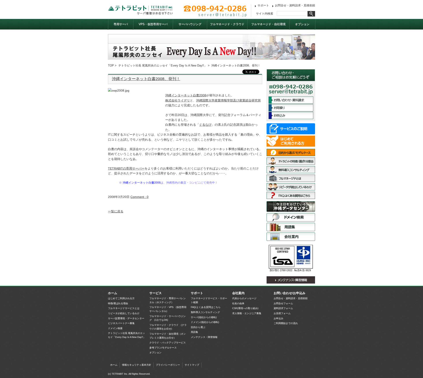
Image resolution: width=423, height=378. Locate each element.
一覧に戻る (115, 211)
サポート (263, 5)
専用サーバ (120, 24)
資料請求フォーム (283, 308)
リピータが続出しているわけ (291, 186)
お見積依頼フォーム (291, 107)
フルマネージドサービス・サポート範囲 (209, 300)
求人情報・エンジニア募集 (246, 313)
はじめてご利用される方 (291, 141)
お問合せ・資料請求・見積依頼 (295, 5)
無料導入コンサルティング (291, 169)
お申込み (291, 115)
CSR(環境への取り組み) (245, 308)
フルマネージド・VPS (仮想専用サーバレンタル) (167, 309)
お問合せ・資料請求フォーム (291, 100)
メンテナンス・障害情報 (291, 280)
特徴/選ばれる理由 (291, 161)
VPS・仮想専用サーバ (153, 24)
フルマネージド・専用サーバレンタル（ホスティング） (167, 300)
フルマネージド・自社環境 (268, 24)
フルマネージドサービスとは (291, 178)
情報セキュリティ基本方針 (136, 364)
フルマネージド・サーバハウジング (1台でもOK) (167, 318)
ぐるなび (205, 124)
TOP (111, 65)
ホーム (112, 293)
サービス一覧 (291, 128)
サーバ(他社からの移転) (204, 317)
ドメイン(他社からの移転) (205, 322)
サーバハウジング (189, 24)
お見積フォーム (282, 313)
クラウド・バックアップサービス (167, 342)
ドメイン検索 (291, 217)
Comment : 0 (139, 197)
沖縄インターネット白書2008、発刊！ (146, 79)
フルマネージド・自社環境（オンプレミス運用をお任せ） (167, 335)
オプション (302, 24)
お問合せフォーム (283, 303)
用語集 (291, 227)
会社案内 (291, 236)
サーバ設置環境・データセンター (291, 206)
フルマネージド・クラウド (227, 24)
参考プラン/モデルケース (163, 347)
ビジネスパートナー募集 (121, 323)
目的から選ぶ (198, 327)
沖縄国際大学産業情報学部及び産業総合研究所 (228, 100)
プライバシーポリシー (168, 364)
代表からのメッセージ (244, 298)
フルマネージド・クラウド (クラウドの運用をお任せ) (168, 327)
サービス (155, 293)
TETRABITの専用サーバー (126, 168)
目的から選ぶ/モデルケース (291, 152)
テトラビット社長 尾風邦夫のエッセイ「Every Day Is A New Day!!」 (162, 65)
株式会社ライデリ (177, 100)
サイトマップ (192, 364)
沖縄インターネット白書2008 (185, 95)
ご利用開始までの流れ (286, 323)
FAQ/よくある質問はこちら (291, 195)
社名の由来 (238, 303)
